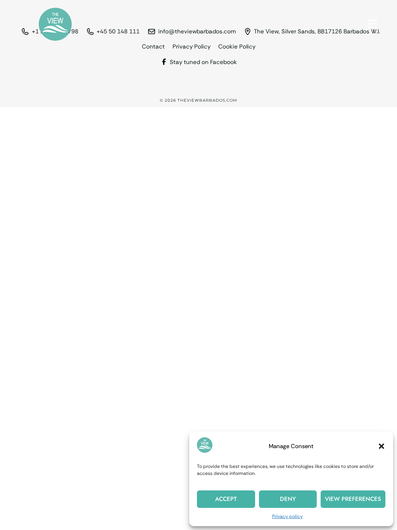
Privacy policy (287, 516)
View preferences (353, 499)
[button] (381, 446)
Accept (226, 499)
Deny (288, 499)
